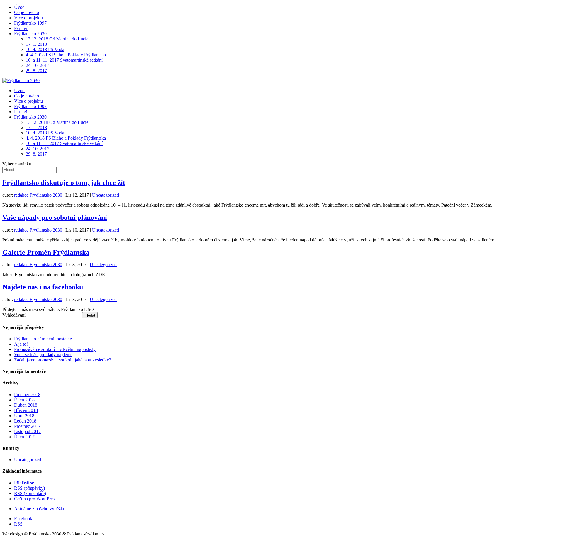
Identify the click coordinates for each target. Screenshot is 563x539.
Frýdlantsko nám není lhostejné (43, 338)
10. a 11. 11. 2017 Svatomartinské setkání (64, 60)
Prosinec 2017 (27, 426)
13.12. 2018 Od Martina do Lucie (57, 38)
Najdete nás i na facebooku (42, 287)
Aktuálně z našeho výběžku (39, 508)
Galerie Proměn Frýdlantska (45, 252)
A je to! (21, 344)
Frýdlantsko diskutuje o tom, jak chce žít (63, 182)
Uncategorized (105, 194)
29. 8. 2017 (36, 70)
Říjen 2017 (24, 436)
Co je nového (26, 12)
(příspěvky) (29, 488)
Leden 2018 (25, 420)
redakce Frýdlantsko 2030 (38, 194)
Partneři (21, 28)
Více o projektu (28, 17)
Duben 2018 (25, 405)
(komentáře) (30, 493)
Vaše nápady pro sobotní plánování (54, 217)
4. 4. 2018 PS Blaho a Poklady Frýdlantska (66, 54)
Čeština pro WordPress (35, 498)
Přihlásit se (24, 482)
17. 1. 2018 (36, 44)
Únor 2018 (24, 415)
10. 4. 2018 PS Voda (45, 49)
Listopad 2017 (27, 431)
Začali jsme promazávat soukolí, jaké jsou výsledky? (62, 359)
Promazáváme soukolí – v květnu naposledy (55, 349)
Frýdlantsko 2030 (30, 33)
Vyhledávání (14, 314)
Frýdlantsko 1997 (30, 23)
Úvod (19, 7)
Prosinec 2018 (27, 394)
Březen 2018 (26, 410)
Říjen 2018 (24, 399)
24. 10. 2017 (37, 65)
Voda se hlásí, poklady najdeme (43, 354)
